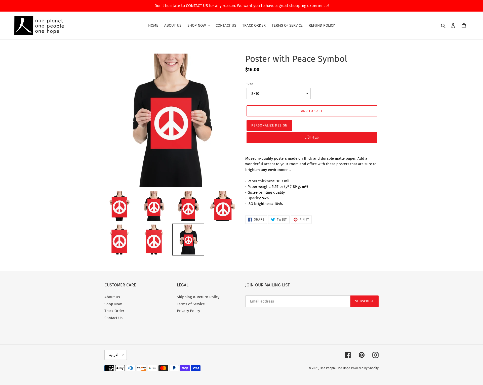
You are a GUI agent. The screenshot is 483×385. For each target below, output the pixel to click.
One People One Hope (335, 368)
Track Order (114, 311)
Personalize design (269, 125)
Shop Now (113, 304)
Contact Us (113, 318)
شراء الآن (312, 137)
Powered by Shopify (365, 368)
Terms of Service (191, 304)
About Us (112, 297)
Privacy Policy (188, 311)
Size (250, 84)
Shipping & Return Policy (198, 297)
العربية (114, 355)
